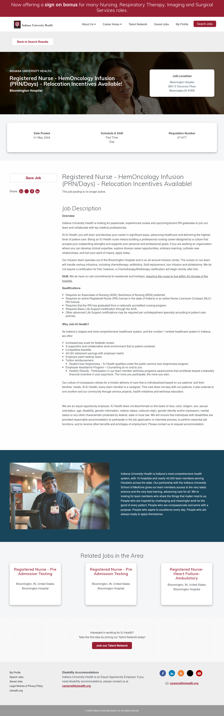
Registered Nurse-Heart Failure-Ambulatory (187, 573)
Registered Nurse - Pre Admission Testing (35, 571)
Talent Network (138, 24)
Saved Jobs (161, 24)
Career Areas (111, 24)
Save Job (33, 177)
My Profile (182, 24)
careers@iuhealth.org (76, 686)
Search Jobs (205, 24)
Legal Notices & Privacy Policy (26, 686)
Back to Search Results (32, 42)
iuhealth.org (16, 690)
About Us (88, 24)
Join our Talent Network (112, 645)
